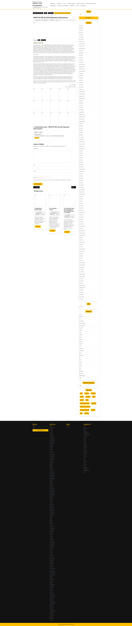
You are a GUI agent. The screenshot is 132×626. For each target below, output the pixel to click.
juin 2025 (80, 55)
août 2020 (81, 173)
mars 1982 (81, 299)
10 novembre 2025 (54, 212)
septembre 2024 (82, 71)
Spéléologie (52, 3)
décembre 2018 (82, 212)
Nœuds (77, 5)
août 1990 (81, 283)
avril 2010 (81, 260)
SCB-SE (85, 460)
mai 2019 (80, 203)
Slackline (80, 341)
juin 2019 (80, 201)
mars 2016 (81, 228)
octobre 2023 (81, 96)
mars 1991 (81, 278)
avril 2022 (81, 132)
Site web (35, 177)
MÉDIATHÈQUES (53, 5)
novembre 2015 (52, 573)
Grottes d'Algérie (82, 323)
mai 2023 (80, 107)
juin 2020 (80, 178)
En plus (64, 3)
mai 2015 (80, 237)
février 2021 (81, 164)
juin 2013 (80, 246)
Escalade (80, 339)
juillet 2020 (51, 533)
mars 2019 (81, 205)
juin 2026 (80, 30)
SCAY (80, 359)
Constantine (93, 393)
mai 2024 (80, 80)
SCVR (85, 465)
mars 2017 (81, 221)
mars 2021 (81, 162)
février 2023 (81, 109)
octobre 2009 (81, 267)
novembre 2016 (82, 226)
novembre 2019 (82, 189)
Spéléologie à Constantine (85, 406)
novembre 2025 (82, 43)
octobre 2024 (81, 68)
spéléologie (94, 403)
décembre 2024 (82, 64)
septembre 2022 (82, 121)
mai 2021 (80, 157)
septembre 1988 (82, 287)
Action (80, 314)
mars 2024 (81, 84)
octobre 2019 (52, 544)
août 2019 (81, 196)
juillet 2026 (81, 27)
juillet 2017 (81, 219)
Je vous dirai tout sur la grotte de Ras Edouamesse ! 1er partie (69, 210)
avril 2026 (81, 34)
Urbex (81, 413)
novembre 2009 (52, 595)
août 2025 (81, 50)
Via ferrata (81, 348)
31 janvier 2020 (37, 20)
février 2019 (52, 555)
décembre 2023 (82, 91)
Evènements (81, 350)
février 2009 (81, 269)
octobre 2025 (52, 441)
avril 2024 (81, 82)
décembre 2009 (82, 262)
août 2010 (81, 253)
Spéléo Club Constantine (63, 5)
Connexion (81, 306)
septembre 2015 (82, 235)
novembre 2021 (82, 144)
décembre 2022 (82, 114)
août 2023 (81, 100)
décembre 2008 (52, 602)
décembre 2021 (82, 141)
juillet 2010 (81, 255)
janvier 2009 (81, 271)
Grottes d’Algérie (80, 3)
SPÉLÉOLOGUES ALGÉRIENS (91, 3)
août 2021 (51, 515)
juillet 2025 (81, 52)
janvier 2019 (81, 210)
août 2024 (81, 73)
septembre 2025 (82, 48)
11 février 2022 (38, 212)
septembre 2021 (82, 148)
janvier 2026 (81, 41)
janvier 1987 (81, 294)
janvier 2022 (81, 139)
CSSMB (80, 334)
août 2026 (81, 25)
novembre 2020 (82, 169)
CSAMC (80, 330)
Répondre (36, 137)
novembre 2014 (82, 242)
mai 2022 (80, 130)
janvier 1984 (81, 296)
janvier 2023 (81, 112)
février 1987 (81, 292)
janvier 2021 (52, 526)
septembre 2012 (52, 584)
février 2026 (81, 39)
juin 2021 (80, 155)
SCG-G (80, 366)
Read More (38, 227)
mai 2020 (80, 180)
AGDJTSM (81, 316)
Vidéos (85, 472)
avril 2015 (81, 239)
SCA (39, 40)
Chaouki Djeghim (44, 20)
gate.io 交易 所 (39, 132)
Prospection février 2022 (38, 209)
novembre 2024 (82, 66)
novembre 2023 (52, 475)
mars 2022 (51, 504)
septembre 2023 (82, 98)
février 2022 (81, 137)
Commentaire (36, 148)
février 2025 (52, 452)
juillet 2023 (51, 481)
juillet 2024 (81, 75)
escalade (82, 396)
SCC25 (80, 364)
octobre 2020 (81, 171)
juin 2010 (80, 258)
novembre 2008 (82, 276)
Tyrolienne (81, 343)
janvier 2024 (81, 89)
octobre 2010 (81, 251)
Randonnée (81, 355)
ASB (80, 318)
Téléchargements (71, 3)
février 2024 (81, 87)
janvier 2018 (52, 562)
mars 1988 (51, 613)
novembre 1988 (82, 285)
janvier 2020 (81, 187)
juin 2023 (80, 105)
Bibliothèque (83, 5)
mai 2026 (80, 32)
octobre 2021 (81, 146)
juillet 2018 (81, 214)
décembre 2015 (82, 230)
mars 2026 (51, 435)
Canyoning (59, 3)
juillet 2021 (81, 153)
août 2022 (81, 123)
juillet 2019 (81, 198)
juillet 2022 (81, 125)
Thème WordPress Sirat (63, 624)
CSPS (80, 332)
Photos (85, 454)
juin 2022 (80, 128)
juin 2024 (51, 464)
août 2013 (81, 244)
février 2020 (81, 185)
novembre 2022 (82, 116)
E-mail (34, 171)
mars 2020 (81, 182)
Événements (72, 5)
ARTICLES (81, 373)
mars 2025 (81, 59)
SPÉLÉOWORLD (82, 375)
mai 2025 (80, 57)
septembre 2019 (82, 194)
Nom (34, 164)
